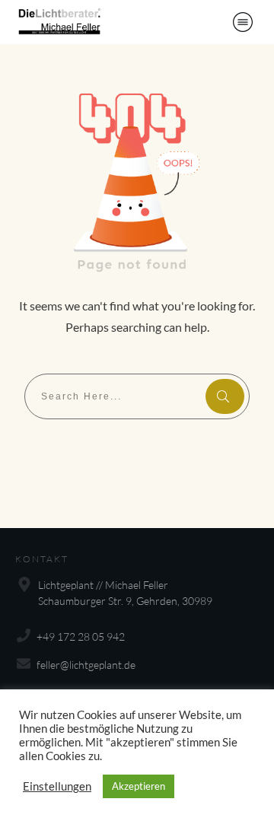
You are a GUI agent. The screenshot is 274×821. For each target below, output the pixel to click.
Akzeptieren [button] (138, 786)
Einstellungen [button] (57, 786)
